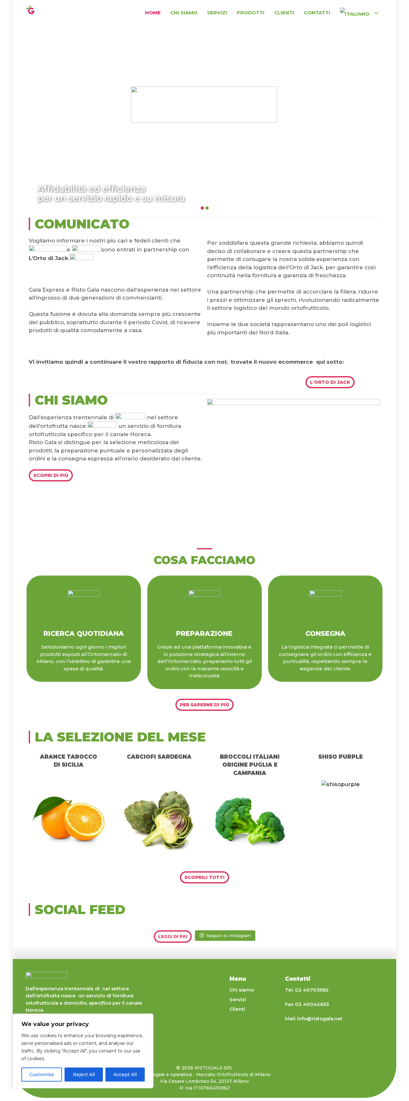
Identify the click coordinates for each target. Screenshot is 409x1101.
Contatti (317, 13)
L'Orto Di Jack (330, 382)
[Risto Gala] (31, 9)
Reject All (84, 1074)
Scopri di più (50, 475)
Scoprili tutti (204, 877)
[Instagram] (282, 926)
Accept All (125, 1074)
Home (153, 13)
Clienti (284, 13)
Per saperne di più (204, 705)
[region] (83, 1051)
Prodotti (251, 13)
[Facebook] (292, 1032)
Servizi (217, 13)
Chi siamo (183, 13)
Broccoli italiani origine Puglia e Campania (250, 765)
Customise (41, 1074)
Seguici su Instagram (228, 935)
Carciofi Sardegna (159, 757)
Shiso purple (340, 757)
